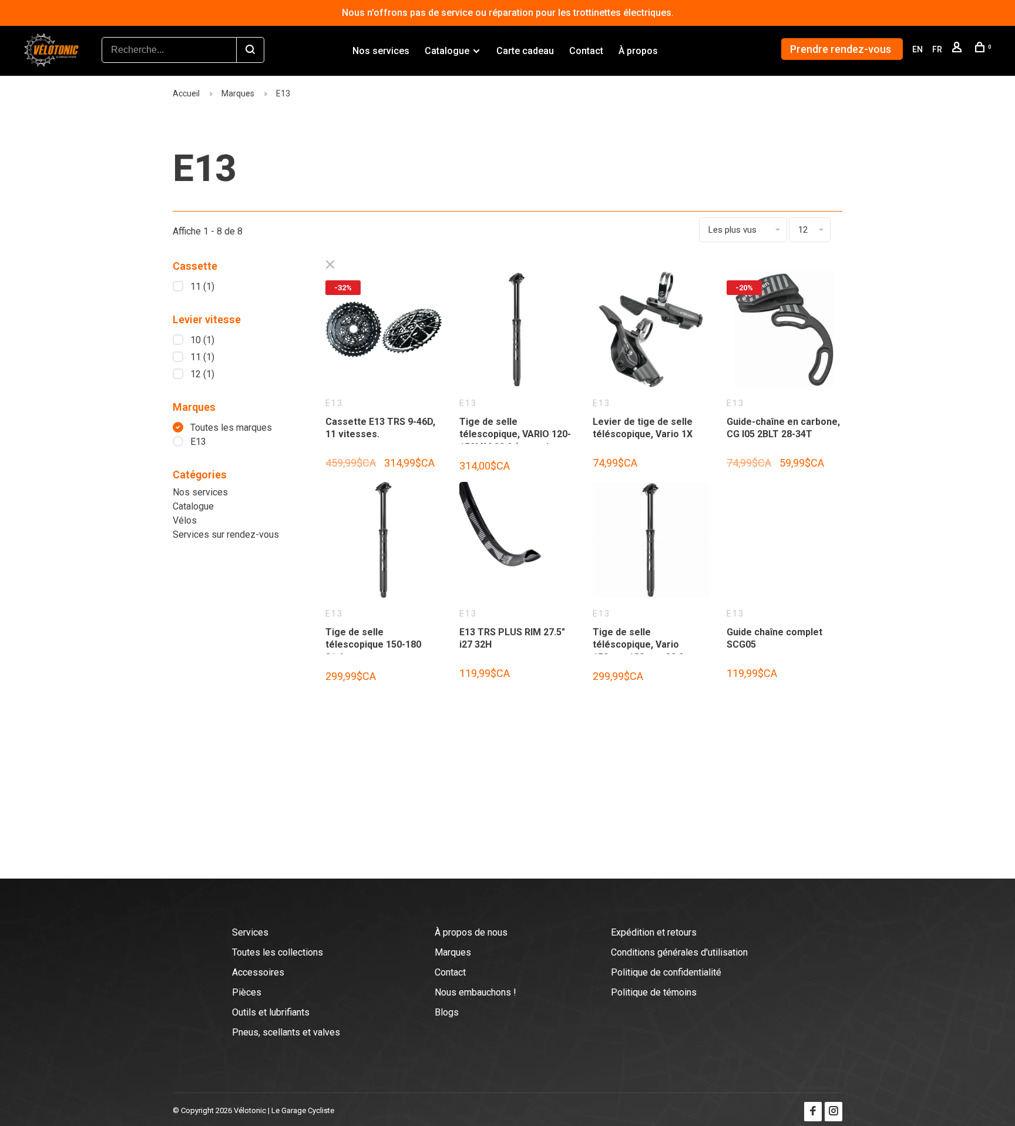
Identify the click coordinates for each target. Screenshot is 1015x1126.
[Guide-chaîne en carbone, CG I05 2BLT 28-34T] (785, 332)
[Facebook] (813, 1111)
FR (937, 49)
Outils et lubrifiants (271, 1012)
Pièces (246, 992)
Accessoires (258, 972)
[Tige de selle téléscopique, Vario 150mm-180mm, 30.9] (651, 542)
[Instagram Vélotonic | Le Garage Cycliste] (833, 1111)
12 (202, 374)
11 (202, 286)
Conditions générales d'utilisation (679, 952)
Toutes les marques (231, 427)
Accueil (186, 93)
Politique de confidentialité (666, 972)
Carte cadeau (525, 50)
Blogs (447, 1012)
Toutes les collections (277, 952)
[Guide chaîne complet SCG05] (785, 542)
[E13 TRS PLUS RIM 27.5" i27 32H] (517, 542)
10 (202, 340)
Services (250, 932)
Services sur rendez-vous (226, 534)
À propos (638, 50)
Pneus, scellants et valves (286, 1032)
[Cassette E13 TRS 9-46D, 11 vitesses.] (383, 332)
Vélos (185, 520)
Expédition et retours (654, 932)
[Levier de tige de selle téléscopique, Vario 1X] (651, 332)
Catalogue (447, 50)
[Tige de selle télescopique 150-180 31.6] (383, 542)
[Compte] (958, 49)
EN (917, 49)
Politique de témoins (654, 992)
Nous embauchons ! (475, 992)
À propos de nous (471, 932)
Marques (237, 93)
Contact (586, 50)
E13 (283, 93)
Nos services (380, 50)
